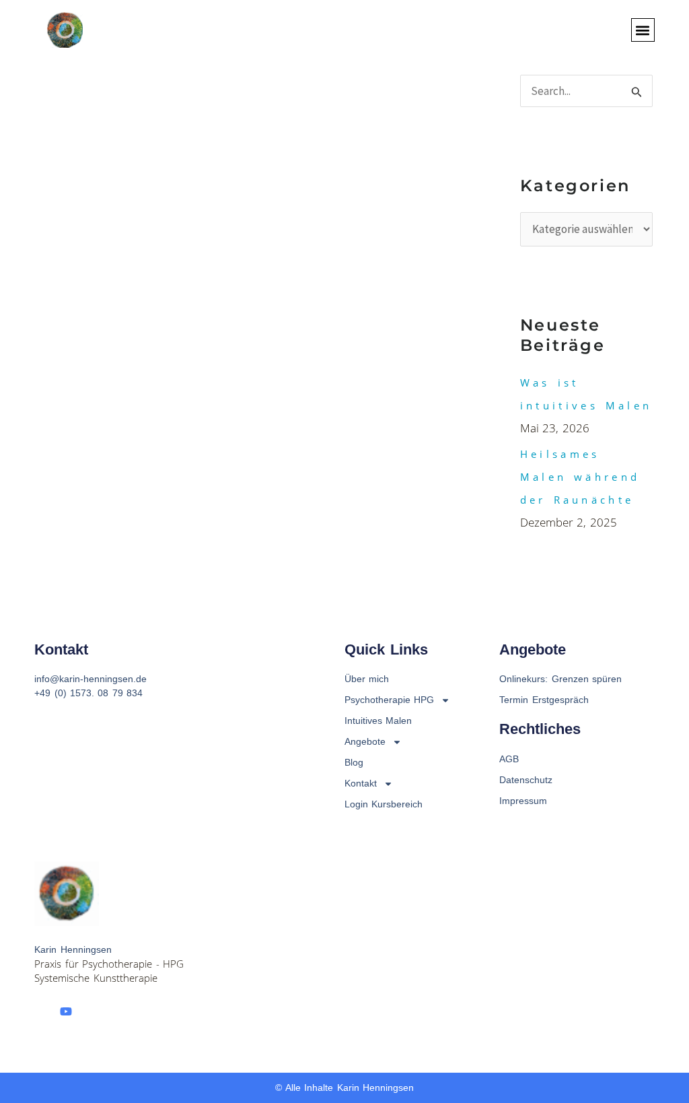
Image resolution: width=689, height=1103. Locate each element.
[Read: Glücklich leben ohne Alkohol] (71, 185)
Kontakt (360, 783)
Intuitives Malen (378, 720)
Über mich (366, 678)
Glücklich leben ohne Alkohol (271, 141)
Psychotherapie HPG (389, 699)
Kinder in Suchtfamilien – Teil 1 (281, 306)
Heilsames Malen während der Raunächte (580, 476)
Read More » (194, 229)
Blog (353, 762)
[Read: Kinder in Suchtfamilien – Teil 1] (71, 380)
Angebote (365, 741)
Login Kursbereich (383, 804)
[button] (643, 30)
